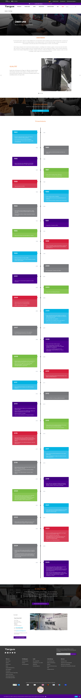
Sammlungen (27, 6)
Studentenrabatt (25, 661)
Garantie (48, 664)
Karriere (7, 662)
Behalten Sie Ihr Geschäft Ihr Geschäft (68, 666)
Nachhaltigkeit (8, 669)
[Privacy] (45, 696)
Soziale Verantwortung (10, 667)
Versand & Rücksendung (52, 666)
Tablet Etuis (35, 664)
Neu (58, 6)
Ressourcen (41, 6)
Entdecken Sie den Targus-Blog (12, 672)
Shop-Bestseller (40, 110)
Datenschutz (8, 664)
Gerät (34, 6)
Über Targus (8, 661)
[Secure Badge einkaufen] (15, 684)
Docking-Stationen (36, 666)
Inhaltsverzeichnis (50, 669)
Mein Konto (63, 1)
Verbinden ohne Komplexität (66, 662)
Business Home (64, 661)
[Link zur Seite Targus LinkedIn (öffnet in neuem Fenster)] (15, 653)
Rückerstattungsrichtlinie (10, 677)
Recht (7, 666)
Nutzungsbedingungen (10, 676)
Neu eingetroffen (36, 661)
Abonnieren (73, 654)
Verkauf (23, 662)
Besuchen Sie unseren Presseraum (40, 603)
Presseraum (8, 671)
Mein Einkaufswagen (71, 1)
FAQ (48, 667)
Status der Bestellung (51, 662)
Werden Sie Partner (9, 674)
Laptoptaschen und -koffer (38, 662)
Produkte (19, 6)
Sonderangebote (25, 664)
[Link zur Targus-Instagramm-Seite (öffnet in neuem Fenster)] (8, 653)
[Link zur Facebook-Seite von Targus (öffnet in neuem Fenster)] (5, 653)
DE (50, 1)
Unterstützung (55, 1)
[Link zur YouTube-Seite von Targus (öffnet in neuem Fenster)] (12, 653)
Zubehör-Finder (50, 6)
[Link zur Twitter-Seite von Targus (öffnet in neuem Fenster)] (10, 653)
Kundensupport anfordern (19, 637)
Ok (76, 696)
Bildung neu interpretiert (65, 664)
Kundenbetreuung (50, 661)
